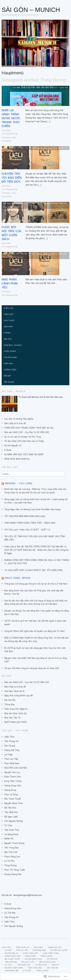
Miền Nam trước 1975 (49, 87)
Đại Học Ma (9, 699)
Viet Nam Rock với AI (14, 691)
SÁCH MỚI (8, 326)
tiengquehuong (11, 133)
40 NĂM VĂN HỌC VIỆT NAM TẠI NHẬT (24, 454)
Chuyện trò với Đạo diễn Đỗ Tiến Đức (12, 177)
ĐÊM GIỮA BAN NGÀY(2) (16, 458)
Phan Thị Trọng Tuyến (14, 869)
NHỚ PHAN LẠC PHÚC (15, 722)
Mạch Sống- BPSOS (18, 578)
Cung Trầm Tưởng (12, 781)
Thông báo (63, 203)
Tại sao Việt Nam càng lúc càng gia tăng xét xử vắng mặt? (31, 668)
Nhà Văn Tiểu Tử (12, 717)
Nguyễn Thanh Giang (14, 843)
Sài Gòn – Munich (31, 9)
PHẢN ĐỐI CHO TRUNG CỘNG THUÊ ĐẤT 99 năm (29, 427)
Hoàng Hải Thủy (11, 750)
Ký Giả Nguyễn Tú (12, 445)
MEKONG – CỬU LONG (18, 483)
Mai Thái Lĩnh (10, 852)
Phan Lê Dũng (11, 794)
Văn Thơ (7, 339)
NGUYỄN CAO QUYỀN (15, 767)
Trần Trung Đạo (11, 847)
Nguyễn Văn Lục (12, 772)
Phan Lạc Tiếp (11, 758)
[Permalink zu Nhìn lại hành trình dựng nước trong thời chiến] (35, 96)
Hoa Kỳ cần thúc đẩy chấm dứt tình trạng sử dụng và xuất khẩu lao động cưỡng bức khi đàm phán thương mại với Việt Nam (35, 602)
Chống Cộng (25, 87)
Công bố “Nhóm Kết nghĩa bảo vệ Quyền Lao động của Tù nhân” (34, 631)
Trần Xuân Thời (11, 829)
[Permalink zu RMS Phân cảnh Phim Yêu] (30, 264)
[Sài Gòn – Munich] (35, 44)
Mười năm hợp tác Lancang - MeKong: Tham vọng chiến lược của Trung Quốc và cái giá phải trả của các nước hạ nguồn (35, 490)
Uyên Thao (9, 736)
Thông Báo (9, 704)
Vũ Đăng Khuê (11, 834)
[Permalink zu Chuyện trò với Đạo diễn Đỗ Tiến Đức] (30, 158)
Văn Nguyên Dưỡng (13, 820)
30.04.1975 (16, 87)
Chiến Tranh (35, 87)
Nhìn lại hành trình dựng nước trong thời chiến (11, 118)
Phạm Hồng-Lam (12, 856)
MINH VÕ (8, 838)
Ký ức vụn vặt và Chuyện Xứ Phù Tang (22, 436)
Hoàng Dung (10, 789)
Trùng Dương (52, 148)
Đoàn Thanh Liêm (12, 776)
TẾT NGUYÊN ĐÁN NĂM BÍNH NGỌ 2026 (24, 516)
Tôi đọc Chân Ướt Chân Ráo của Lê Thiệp (24, 440)
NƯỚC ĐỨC (9, 308)
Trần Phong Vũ (11, 741)
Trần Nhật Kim (11, 812)
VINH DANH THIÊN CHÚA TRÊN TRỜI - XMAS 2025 (29, 522)
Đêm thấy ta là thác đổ (15, 423)
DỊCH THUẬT (9, 320)
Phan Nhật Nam (11, 763)
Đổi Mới (7, 375)
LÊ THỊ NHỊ (9, 912)
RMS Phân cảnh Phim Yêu (10, 283)
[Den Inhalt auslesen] (3, 483)
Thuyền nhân (63, 87)
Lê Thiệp (8, 754)
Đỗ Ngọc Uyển (11, 816)
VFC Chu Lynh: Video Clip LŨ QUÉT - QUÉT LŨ (27, 529)
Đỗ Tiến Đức (63, 148)
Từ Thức (8, 825)
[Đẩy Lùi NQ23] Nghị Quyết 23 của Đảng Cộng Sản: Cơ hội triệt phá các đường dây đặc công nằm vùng (36, 639)
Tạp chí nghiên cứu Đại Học (35, 148)
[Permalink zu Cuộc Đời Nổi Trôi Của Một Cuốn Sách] (35, 213)
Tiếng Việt (8, 314)
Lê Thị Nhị (9, 860)
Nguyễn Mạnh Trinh (13, 803)
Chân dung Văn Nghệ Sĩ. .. (17, 708)
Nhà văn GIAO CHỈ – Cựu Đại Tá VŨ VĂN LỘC (26, 432)
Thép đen (8, 363)
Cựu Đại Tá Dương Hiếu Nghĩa (18, 418)
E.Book (7, 332)
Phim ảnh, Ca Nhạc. (16, 148)
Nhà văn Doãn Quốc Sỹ (15, 713)
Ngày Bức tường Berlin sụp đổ (18, 695)
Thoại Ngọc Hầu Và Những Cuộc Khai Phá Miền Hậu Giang (32, 509)
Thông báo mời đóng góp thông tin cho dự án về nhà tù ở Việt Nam (36, 583)
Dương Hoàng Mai (12, 874)
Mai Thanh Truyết (12, 798)
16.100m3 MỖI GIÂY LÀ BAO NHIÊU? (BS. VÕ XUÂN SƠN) (33, 570)
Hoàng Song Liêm (12, 785)
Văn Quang (9, 382)
